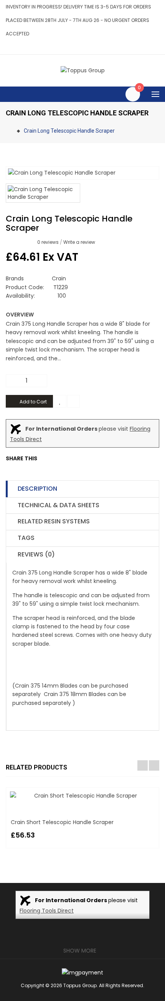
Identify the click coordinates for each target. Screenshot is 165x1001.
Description (37, 488)
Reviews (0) (36, 554)
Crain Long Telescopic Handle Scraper (69, 131)
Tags (26, 537)
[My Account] (157, 47)
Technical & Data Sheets (58, 505)
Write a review (79, 242)
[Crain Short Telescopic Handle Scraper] (82, 795)
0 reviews (48, 242)
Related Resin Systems (54, 521)
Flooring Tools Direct (47, 910)
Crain (59, 278)
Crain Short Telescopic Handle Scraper (62, 822)
